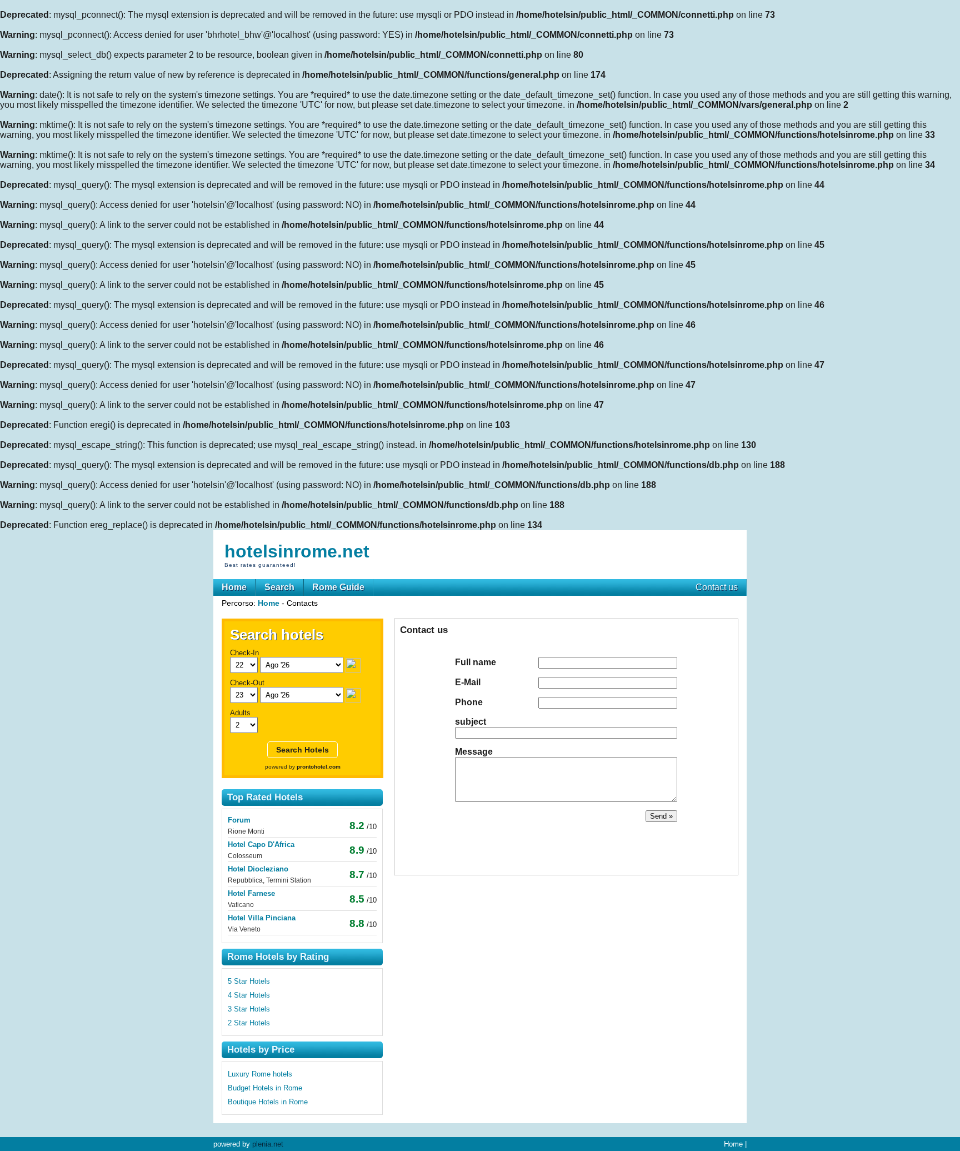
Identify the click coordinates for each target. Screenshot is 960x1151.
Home (234, 587)
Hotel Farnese (251, 893)
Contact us (717, 587)
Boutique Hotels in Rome (268, 1102)
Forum (239, 820)
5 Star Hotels (249, 981)
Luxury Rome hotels (260, 1074)
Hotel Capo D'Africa (261, 844)
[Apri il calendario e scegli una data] (353, 665)
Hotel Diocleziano (258, 869)
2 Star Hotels (249, 1023)
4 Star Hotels (249, 995)
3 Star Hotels (249, 1009)
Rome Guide (338, 587)
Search (279, 587)
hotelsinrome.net (296, 551)
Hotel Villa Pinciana (262, 918)
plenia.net (267, 1144)
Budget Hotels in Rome (265, 1088)
